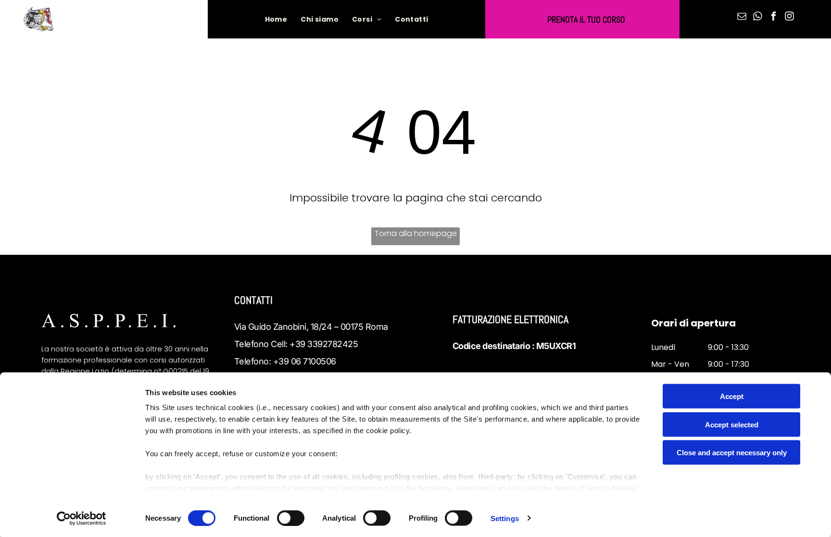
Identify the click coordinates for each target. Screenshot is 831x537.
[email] (741, 17)
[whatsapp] (757, 17)
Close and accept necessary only (732, 453)
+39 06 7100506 (304, 361)
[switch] (290, 517)
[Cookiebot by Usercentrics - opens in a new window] (81, 518)
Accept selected (731, 424)
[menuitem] (276, 19)
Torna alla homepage (416, 233)
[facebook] (773, 17)
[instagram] (789, 17)
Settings (505, 518)
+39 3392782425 (324, 344)
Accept (731, 396)
